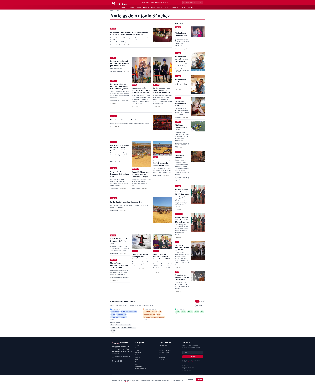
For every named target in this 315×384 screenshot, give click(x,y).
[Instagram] (118, 361)
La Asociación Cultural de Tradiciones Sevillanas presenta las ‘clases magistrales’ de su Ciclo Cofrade (119, 65)
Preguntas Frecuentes (188, 368)
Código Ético (162, 348)
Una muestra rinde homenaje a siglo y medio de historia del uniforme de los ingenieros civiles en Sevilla (141, 92)
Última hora (131, 7)
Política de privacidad (193, 362)
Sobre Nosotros (163, 345)
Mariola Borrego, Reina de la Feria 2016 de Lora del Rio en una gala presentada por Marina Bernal (181, 195)
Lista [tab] (197, 301)
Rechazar (190, 379)
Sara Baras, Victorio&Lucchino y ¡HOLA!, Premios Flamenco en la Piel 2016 (182, 250)
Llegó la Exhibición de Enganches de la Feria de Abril (119, 174)
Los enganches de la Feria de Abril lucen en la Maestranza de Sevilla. (162, 163)
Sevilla (139, 7)
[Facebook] (112, 361)
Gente (153, 7)
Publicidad (185, 365)
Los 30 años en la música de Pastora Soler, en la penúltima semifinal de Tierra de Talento (119, 148)
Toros (166, 7)
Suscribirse (193, 356)
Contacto (161, 359)
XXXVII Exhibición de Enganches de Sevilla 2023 (118, 241)
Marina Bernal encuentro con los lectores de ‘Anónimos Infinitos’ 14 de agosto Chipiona (181, 62)
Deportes (159, 7)
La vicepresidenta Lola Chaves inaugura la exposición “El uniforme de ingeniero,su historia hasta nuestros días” (162, 92)
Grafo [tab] (202, 301)
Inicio (111, 10)
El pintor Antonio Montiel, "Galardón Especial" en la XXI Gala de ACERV (162, 257)
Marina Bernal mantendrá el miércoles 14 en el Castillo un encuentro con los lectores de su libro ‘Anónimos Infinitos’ (120, 269)
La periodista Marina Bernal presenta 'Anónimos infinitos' (140, 256)
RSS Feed (137, 371)
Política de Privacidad (165, 350)
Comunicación (174, 7)
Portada (123, 7)
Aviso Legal (162, 357)
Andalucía (146, 7)
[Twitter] (115, 361)
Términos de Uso (163, 355)
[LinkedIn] (121, 361)
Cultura (183, 7)
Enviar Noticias (186, 370)
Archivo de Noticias (140, 368)
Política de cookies (130, 382)
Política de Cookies (164, 352)
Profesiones (191, 7)
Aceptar (199, 379)
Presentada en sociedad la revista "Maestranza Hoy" (182, 278)
